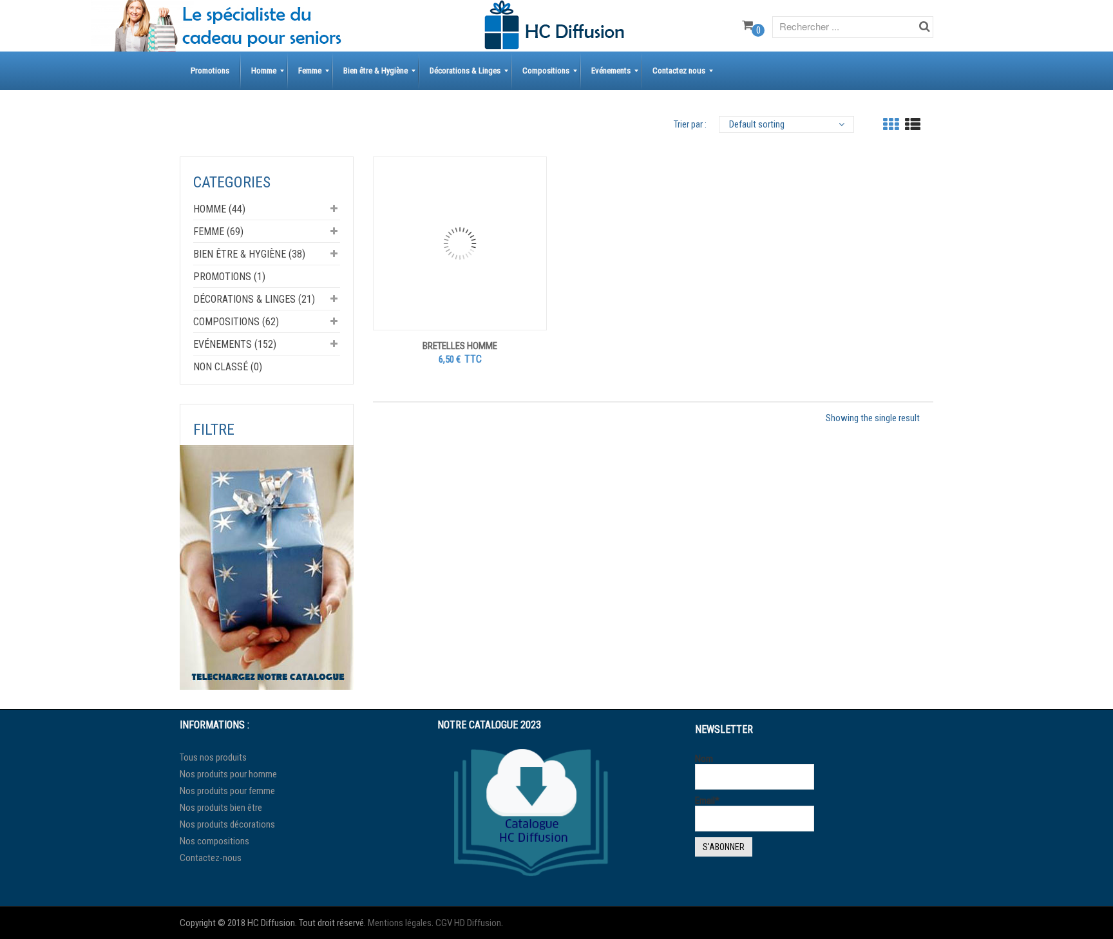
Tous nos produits (213, 757)
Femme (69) (218, 231)
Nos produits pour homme (228, 774)
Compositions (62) (236, 322)
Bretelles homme (460, 346)
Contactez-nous (211, 858)
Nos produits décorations (227, 824)
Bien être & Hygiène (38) (249, 254)
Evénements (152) (234, 344)
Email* (707, 800)
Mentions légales (400, 923)
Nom (704, 759)
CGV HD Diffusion (468, 923)
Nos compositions (214, 841)
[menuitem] (210, 71)
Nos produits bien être (221, 807)
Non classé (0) (227, 367)
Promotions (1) (229, 276)
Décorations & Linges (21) (254, 299)
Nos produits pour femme (227, 791)
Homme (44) (219, 209)
